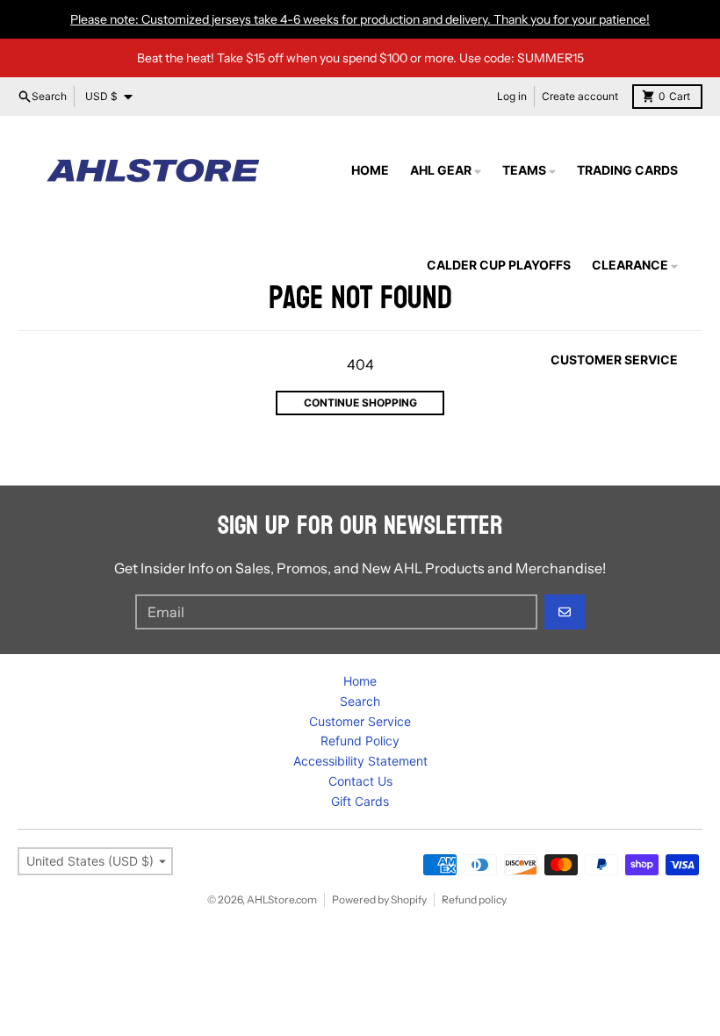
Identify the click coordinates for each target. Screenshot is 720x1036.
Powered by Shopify (379, 899)
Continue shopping (360, 402)
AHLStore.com (282, 899)
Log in (512, 96)
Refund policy (474, 899)
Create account (580, 96)
